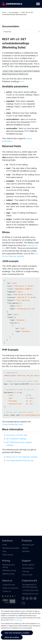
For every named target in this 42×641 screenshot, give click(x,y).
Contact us (7, 591)
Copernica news (9, 585)
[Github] (23, 604)
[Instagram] (28, 599)
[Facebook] (31, 599)
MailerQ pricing (8, 574)
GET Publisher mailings (16, 439)
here (22, 81)
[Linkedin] (24, 599)
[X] (34, 599)
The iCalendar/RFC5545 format (19, 460)
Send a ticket (27, 575)
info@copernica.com (30, 594)
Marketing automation (11, 548)
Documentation (14, 12)
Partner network (28, 565)
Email (5, 545)
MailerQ (25, 548)
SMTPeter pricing (9, 570)
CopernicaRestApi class (12, 424)
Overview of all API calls (16, 435)
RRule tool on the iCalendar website (21, 457)
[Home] (12, 3)
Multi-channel (8, 555)
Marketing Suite (28, 545)
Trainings (25, 571)
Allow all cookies (12, 637)
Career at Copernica (10, 588)
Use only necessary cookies (17, 633)
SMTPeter (26, 551)
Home (4, 12)
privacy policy (18, 620)
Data (4, 551)
